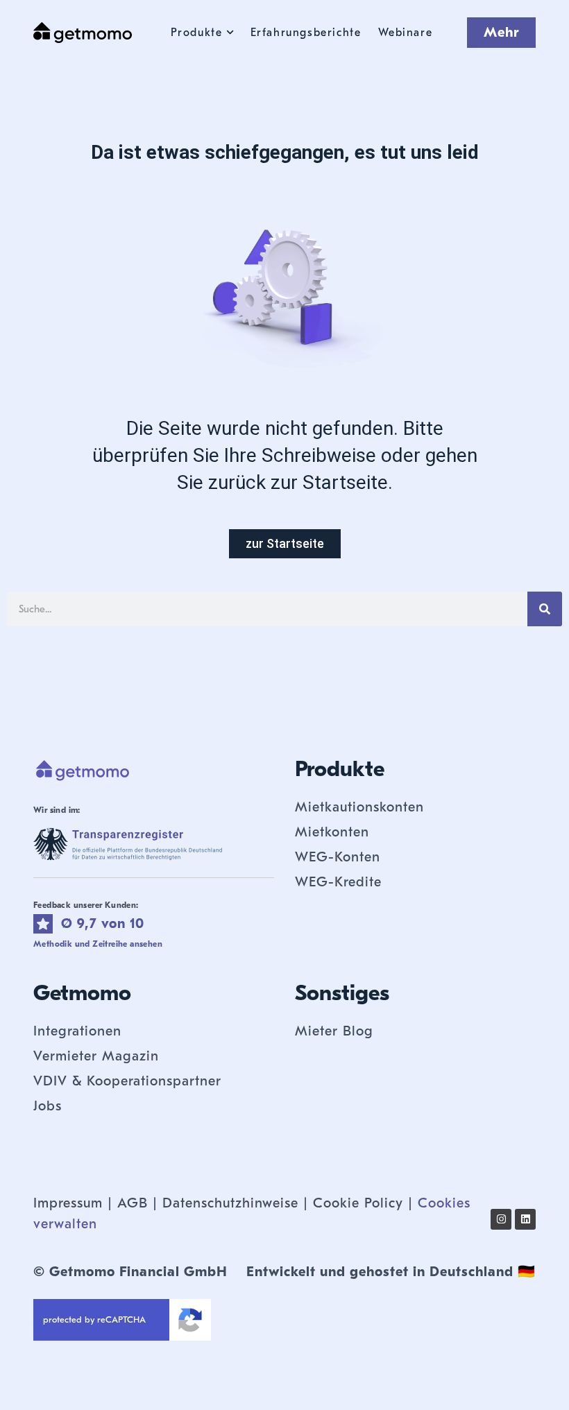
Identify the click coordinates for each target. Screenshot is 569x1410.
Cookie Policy (358, 1203)
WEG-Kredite (338, 882)
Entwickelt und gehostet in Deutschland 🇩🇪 (391, 1272)
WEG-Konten (337, 857)
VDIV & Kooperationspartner (127, 1081)
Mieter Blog (334, 1031)
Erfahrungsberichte (306, 32)
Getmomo (82, 993)
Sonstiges (342, 993)
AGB (132, 1203)
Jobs (47, 1106)
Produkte (197, 32)
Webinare (405, 32)
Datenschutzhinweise (230, 1203)
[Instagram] (501, 1219)
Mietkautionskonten (359, 807)
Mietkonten (332, 832)
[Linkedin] (525, 1219)
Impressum (68, 1203)
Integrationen (77, 1031)
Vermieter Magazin (96, 1056)
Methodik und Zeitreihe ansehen (97, 944)
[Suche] (544, 609)
